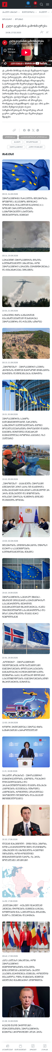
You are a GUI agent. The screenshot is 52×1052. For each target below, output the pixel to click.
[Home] (4, 4)
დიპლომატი (32, 142)
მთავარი (7, 19)
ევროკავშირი (16, 147)
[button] (11, 12)
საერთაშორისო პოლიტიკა (34, 137)
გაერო (17, 142)
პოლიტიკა (10, 137)
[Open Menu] (47, 4)
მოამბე (19, 19)
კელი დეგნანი (36, 147)
